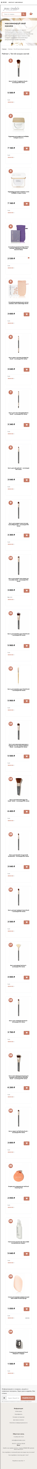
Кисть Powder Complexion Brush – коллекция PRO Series (18, 82)
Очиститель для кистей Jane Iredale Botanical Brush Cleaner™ (18, 1242)
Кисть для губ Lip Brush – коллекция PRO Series (18, 468)
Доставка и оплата (18, 1420)
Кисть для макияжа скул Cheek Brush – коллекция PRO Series (18, 634)
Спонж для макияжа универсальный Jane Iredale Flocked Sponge (18, 1297)
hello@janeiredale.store (18, 1440)
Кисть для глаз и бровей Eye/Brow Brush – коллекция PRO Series (18, 413)
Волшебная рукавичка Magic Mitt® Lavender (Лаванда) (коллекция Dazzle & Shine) (18, 248)
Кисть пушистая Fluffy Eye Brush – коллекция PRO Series (18, 1132)
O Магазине (18, 1411)
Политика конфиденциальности (18, 1422)
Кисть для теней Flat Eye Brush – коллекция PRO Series (18, 1021)
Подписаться (28, 1398)
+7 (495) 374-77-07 (18, 1436)
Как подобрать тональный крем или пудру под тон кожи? (18, 1452)
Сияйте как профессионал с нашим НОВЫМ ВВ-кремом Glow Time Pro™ (18, 1448)
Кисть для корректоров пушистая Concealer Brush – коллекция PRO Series (18, 580)
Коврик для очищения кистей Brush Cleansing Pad (18, 1187)
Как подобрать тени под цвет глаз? (18, 1455)
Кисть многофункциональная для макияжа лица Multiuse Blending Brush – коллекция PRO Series (18, 1077)
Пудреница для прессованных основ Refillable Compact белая (18, 192)
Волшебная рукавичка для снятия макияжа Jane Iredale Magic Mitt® (18, 303)
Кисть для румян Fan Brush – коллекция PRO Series (18, 966)
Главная (4, 49)
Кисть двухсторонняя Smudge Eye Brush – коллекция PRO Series (18, 358)
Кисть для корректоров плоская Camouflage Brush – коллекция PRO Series (18, 525)
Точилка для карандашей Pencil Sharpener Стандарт (18, 1353)
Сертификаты (18, 1414)
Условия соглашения (18, 1417)
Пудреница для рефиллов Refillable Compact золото (18, 137)
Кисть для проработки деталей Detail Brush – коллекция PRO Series (18, 855)
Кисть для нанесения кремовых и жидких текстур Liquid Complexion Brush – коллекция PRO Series (18, 746)
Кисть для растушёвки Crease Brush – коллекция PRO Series (18, 911)
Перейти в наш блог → (18, 1460)
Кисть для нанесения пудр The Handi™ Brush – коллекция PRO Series (18, 800)
